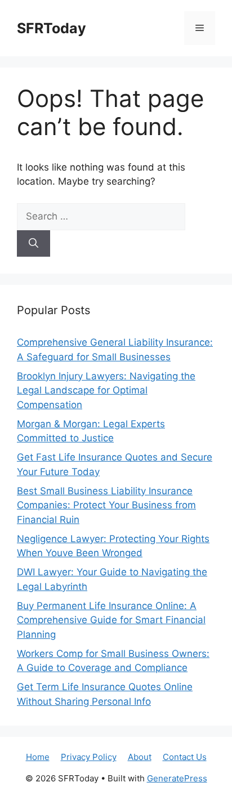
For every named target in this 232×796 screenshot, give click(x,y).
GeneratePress (177, 778)
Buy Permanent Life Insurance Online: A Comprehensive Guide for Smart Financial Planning (111, 620)
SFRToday (51, 28)
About (139, 757)
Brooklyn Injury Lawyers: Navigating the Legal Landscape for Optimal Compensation (106, 390)
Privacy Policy (89, 757)
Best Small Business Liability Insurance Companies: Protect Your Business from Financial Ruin (106, 505)
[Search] (33, 243)
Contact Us (185, 757)
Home (38, 757)
